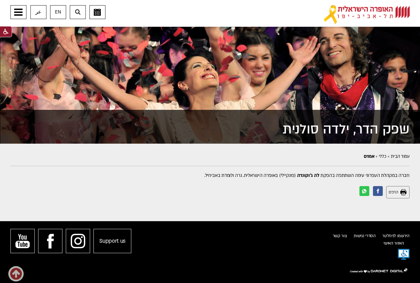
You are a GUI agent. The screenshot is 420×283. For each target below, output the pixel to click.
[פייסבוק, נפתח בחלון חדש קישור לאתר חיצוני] (50, 241)
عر (38, 12)
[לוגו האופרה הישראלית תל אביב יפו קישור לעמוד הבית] (367, 15)
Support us (112, 241)
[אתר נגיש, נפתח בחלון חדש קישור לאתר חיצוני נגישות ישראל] (404, 254)
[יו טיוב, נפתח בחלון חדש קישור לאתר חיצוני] (22, 241)
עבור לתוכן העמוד (220, 6)
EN (58, 12)
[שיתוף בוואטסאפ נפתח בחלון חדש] (364, 191)
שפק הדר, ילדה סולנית (346, 129)
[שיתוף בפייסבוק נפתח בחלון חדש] (378, 191)
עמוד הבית (400, 156)
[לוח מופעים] (97, 12)
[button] (18, 12)
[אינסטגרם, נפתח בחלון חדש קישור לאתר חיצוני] (78, 241)
